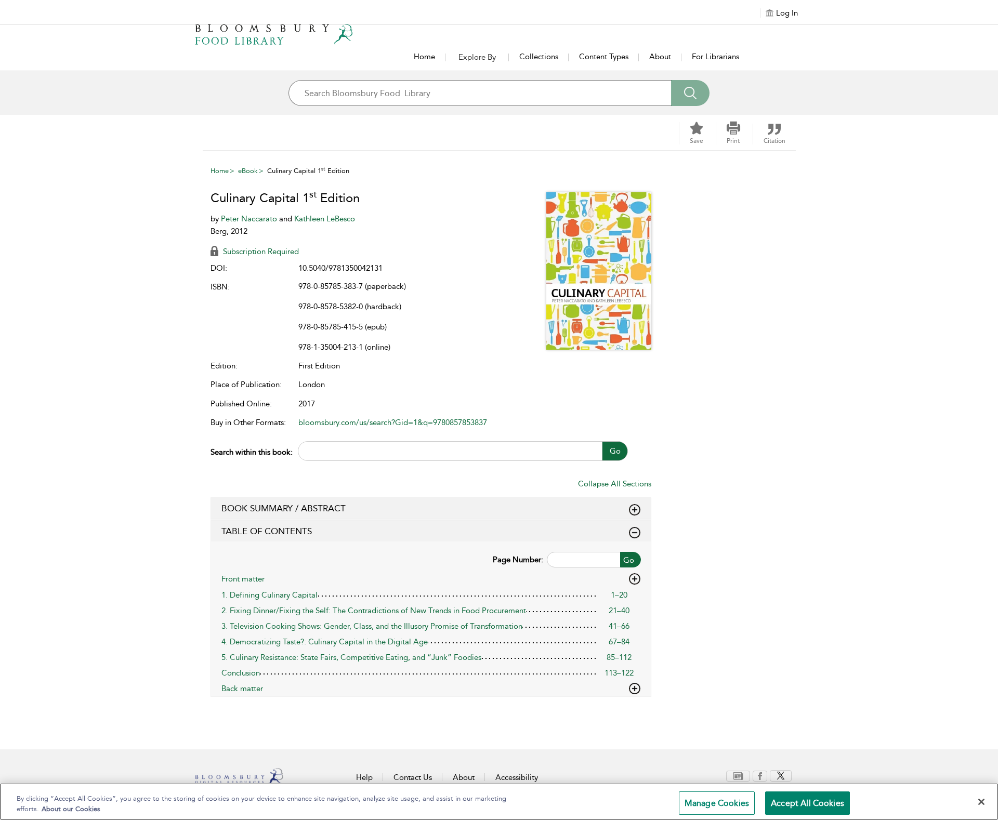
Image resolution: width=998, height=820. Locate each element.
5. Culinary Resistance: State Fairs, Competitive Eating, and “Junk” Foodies (351, 657)
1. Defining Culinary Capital (269, 595)
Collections (538, 56)
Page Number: (518, 559)
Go (615, 451)
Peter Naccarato (250, 218)
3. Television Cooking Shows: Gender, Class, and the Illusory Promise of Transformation (371, 626)
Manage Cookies (717, 803)
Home (424, 56)
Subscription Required (260, 251)
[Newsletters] (738, 775)
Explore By (477, 57)
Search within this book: (252, 452)
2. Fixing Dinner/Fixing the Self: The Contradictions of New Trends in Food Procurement (373, 610)
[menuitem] (738, 776)
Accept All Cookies (807, 803)
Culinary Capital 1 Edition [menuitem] (308, 171)
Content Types (603, 56)
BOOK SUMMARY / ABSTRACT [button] (283, 508)
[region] (499, 801)
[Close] (981, 801)
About (660, 56)
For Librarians (715, 56)
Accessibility (516, 777)
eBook (248, 171)
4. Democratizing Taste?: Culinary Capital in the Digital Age (324, 641)
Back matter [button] (242, 688)
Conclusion (240, 673)
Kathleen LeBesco (324, 218)
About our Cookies (71, 809)
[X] (780, 775)
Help (364, 777)
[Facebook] (760, 775)
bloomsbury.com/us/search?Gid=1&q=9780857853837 (392, 422)
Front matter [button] (243, 579)
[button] (733, 133)
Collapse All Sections (614, 483)
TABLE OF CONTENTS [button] (266, 531)
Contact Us (412, 777)
